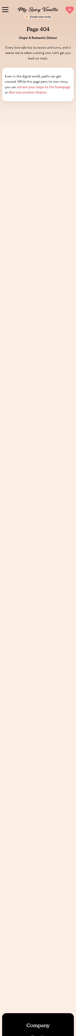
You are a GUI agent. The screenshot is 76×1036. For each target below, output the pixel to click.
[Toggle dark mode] (38, 17)
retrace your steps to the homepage (43, 87)
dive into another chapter (28, 92)
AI (69, 10)
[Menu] (5, 9)
